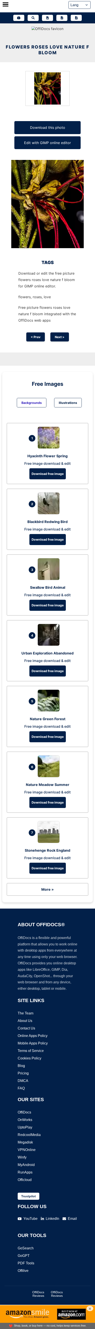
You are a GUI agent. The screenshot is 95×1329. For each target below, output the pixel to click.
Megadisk (25, 1142)
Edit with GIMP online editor (47, 143)
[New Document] (47, 18)
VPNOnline (27, 1150)
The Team (25, 1013)
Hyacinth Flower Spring (47, 456)
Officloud (25, 1180)
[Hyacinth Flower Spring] (50, 447)
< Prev (35, 337)
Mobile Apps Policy (33, 1043)
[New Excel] (61, 18)
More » (47, 889)
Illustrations (68, 403)
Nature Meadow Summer (47, 784)
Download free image (48, 474)
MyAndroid (26, 1165)
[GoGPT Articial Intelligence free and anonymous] (18, 18)
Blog (21, 1066)
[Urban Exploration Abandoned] (50, 644)
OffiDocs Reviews (38, 1293)
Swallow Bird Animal (47, 587)
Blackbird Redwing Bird (47, 521)
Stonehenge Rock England (47, 850)
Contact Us (26, 1028)
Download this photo (47, 127)
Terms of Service (31, 1051)
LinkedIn (52, 1218)
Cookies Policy (29, 1058)
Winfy (22, 1157)
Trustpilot (28, 1196)
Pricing (23, 1073)
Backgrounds (31, 403)
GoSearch (26, 1248)
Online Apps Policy (33, 1036)
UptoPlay (25, 1127)
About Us (25, 1021)
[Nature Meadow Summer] (50, 776)
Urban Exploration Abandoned (47, 653)
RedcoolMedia (29, 1135)
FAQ (21, 1088)
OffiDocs (24, 1112)
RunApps (25, 1172)
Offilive (23, 1271)
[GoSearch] (33, 18)
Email (72, 1218)
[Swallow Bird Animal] (50, 579)
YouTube (30, 1218)
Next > (60, 337)
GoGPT (24, 1256)
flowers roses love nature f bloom (47, 49)
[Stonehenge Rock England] (50, 842)
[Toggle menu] (5, 5)
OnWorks (25, 1120)
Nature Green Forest (47, 719)
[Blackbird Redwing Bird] (50, 513)
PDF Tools (26, 1263)
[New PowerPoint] (76, 18)
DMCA (23, 1081)
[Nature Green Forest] (50, 710)
